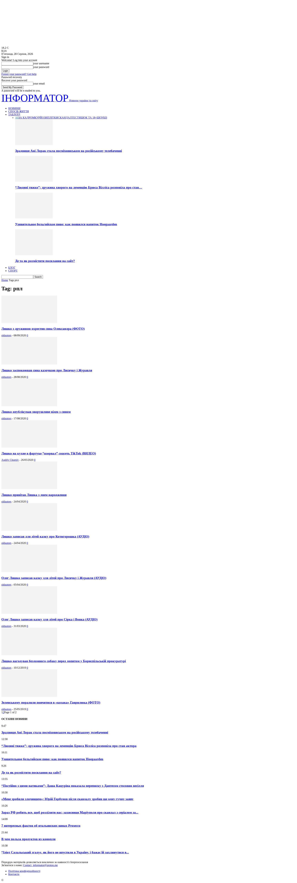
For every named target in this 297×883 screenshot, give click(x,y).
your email (39, 83)
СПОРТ (13, 270)
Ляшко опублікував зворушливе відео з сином (36, 412)
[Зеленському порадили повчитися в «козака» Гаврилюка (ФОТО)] (29, 695)
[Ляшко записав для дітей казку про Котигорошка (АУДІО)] (29, 529)
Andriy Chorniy (10, 459)
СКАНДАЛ (65, 117)
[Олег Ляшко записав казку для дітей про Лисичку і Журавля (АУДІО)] (29, 571)
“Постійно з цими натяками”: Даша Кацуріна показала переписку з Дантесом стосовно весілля (72, 786)
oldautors (6, 335)
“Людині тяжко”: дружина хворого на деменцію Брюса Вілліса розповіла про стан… (78, 187)
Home (4, 280)
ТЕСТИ (76, 117)
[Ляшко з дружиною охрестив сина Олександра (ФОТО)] (29, 322)
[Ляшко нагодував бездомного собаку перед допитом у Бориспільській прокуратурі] (29, 654)
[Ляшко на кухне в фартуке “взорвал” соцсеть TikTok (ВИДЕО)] (29, 446)
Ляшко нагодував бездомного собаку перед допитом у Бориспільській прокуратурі (63, 661)
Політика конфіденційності (24, 871)
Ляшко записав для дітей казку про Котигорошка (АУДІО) (45, 536)
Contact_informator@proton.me (40, 865)
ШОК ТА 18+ (89, 117)
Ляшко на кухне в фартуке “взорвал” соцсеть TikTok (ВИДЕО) (48, 453)
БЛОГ (11, 267)
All (17, 117)
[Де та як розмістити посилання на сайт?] (34, 254)
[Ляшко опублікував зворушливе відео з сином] (29, 405)
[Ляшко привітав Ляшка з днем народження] (29, 488)
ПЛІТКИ (52, 117)
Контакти (13, 874)
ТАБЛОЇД (14, 114)
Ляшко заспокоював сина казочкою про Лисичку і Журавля (46, 370)
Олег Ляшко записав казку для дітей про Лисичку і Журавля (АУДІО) (53, 578)
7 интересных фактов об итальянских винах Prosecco (40, 825)
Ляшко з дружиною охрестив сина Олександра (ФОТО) (43, 328)
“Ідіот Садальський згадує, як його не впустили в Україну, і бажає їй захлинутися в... (65, 852)
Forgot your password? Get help (18, 74)
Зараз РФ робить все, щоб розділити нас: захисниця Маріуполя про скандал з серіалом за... (69, 812)
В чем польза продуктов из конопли (28, 839)
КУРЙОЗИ (41, 117)
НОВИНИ (14, 108)
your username (41, 63)
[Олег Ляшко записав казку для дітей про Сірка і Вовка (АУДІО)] (29, 612)
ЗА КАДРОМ (27, 117)
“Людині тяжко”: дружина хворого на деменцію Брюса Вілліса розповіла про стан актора (68, 746)
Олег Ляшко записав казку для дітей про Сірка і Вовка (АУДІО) (49, 619)
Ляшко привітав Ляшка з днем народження (34, 495)
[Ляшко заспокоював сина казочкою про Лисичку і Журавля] (29, 363)
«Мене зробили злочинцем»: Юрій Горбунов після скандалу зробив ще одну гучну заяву (67, 799)
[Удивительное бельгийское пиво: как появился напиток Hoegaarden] (34, 217)
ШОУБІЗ (102, 117)
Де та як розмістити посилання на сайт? (45, 261)
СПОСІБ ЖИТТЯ (18, 111)
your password (41, 67)
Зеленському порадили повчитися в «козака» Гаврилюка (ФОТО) (50, 702)
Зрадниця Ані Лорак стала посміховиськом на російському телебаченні (68, 151)
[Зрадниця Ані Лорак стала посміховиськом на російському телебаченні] (34, 144)
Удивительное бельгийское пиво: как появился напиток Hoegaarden (66, 224)
